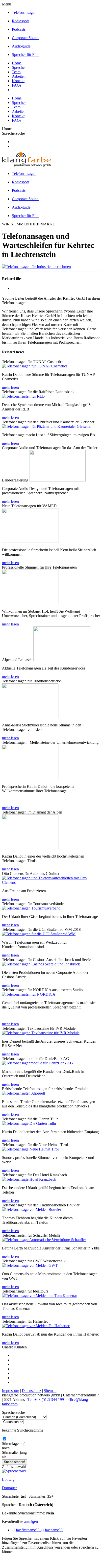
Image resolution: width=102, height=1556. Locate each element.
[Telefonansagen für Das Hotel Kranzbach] (29, 1179)
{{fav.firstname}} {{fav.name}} (37, 1530)
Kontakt (18, 81)
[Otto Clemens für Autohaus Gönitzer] (51, 882)
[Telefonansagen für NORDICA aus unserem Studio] (28, 994)
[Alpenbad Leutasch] (61, 660)
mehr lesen (10, 387)
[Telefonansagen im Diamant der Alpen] (30, 848)
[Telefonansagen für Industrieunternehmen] (36, 266)
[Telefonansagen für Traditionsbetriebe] (30, 717)
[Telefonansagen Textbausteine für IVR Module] (40, 1033)
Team (16, 72)
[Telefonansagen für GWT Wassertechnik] (30, 1265)
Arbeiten (19, 76)
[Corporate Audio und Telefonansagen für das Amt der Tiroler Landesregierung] (57, 480)
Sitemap (50, 1390)
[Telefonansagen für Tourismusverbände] (31, 908)
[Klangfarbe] (26, 165)
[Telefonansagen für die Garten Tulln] (29, 1123)
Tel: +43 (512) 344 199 (45, 1399)
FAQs (16, 85)
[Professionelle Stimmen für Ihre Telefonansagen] (30, 603)
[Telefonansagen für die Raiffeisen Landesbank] (23, 396)
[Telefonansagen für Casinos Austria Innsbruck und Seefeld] (41, 964)
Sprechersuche (13, 133)
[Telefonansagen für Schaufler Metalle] (44, 1240)
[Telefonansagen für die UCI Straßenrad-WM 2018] (39, 934)
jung (23, 1452)
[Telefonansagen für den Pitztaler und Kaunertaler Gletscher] (47, 426)
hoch (6, 1448)
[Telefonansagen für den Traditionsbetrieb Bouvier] (31, 1209)
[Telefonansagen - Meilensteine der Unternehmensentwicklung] (30, 778)
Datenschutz (31, 1390)
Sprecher (19, 67)
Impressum (10, 1390)
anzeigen (31, 1521)
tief (22, 1443)
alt (4, 1457)
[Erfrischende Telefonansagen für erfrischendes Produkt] (23, 1093)
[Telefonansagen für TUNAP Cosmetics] (34, 366)
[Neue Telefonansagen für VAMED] (30, 541)
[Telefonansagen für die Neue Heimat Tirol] (30, 1149)
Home (17, 63)
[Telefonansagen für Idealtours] (39, 1295)
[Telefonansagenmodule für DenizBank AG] (37, 1063)
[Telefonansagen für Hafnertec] (36, 1326)
